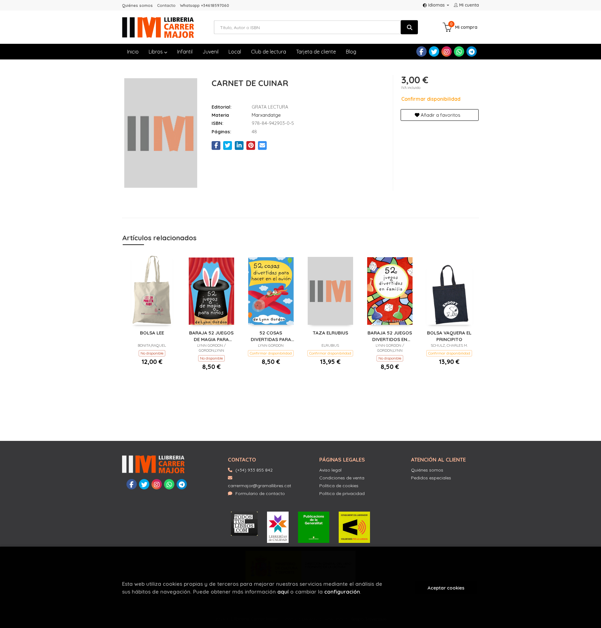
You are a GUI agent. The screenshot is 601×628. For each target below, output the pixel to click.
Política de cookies (338, 485)
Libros (156, 52)
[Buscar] (409, 27)
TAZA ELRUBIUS (330, 333)
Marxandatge (266, 115)
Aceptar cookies (446, 588)
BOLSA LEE (152, 333)
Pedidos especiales (431, 478)
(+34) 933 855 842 (254, 470)
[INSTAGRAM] (446, 51)
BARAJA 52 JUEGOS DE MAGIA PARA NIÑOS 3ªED (211, 336)
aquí (283, 591)
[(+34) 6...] (459, 51)
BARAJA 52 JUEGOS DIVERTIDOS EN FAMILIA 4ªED (389, 336)
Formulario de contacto (260, 493)
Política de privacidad (342, 493)
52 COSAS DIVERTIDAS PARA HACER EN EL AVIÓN (271, 336)
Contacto (166, 5)
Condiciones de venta (341, 478)
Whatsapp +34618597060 (204, 5)
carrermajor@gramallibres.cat (259, 485)
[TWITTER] (434, 51)
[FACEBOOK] (421, 51)
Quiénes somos (137, 5)
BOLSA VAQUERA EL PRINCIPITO (449, 336)
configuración (342, 591)
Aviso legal (330, 470)
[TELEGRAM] (471, 51)
